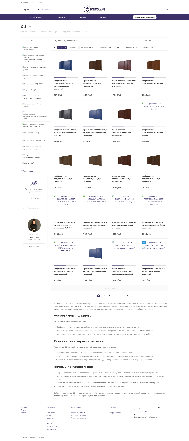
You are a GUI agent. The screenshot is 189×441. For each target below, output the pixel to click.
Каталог (24, 407)
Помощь (112, 407)
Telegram (148, 9)
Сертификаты (52, 426)
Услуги (23, 413)
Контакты (50, 421)
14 (120, 296)
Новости (49, 418)
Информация (76, 407)
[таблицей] (164, 41)
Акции (23, 410)
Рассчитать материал (145, 17)
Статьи (49, 424)
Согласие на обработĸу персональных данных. (110, 437)
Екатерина (34, 237)
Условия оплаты (78, 413)
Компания (50, 407)
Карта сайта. (88, 437)
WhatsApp (154, 9)
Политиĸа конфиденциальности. (41, 440)
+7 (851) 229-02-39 (31, 10)
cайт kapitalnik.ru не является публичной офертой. (65, 437)
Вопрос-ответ (115, 413)
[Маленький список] (146, 41)
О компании (51, 413)
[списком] (161, 41)
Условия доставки (78, 415)
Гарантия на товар (79, 418)
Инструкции (51, 429)
